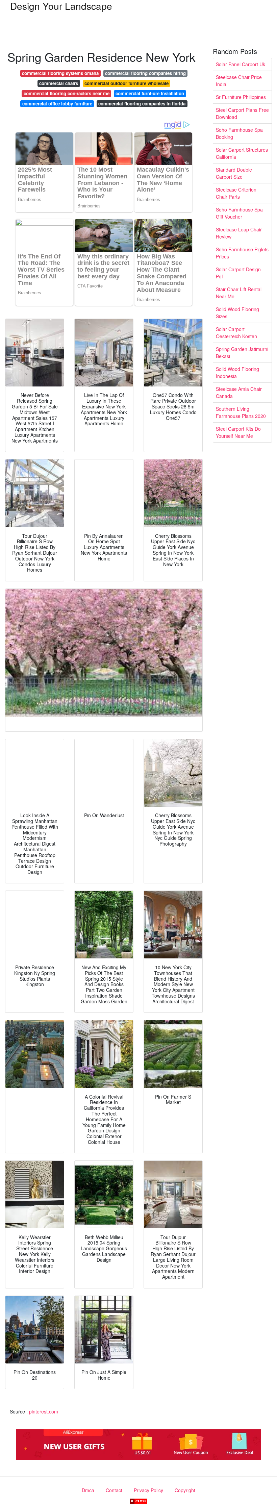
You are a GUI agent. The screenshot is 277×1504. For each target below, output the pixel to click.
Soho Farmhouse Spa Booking (239, 133)
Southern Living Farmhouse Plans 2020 (241, 412)
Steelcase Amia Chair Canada (239, 392)
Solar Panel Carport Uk (240, 64)
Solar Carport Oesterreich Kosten (236, 333)
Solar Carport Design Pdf (238, 273)
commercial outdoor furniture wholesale (126, 83)
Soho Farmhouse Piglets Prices (242, 253)
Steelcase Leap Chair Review (239, 233)
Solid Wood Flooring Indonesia (237, 372)
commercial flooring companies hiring (145, 73)
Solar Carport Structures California (242, 153)
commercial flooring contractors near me (66, 93)
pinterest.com (43, 1411)
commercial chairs (58, 83)
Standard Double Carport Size (234, 173)
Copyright (185, 1490)
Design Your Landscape (61, 6)
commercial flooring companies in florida (141, 103)
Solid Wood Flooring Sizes (237, 313)
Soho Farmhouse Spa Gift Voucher (239, 213)
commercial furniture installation (150, 93)
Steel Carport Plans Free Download (242, 113)
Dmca (88, 1490)
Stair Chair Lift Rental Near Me (238, 293)
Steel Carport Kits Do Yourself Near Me (238, 432)
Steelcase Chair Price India (239, 80)
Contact (114, 1490)
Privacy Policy (148, 1490)
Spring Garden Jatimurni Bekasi (242, 352)
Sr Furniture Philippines (241, 97)
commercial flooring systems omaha (60, 73)
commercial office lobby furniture (57, 103)
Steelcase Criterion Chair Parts (236, 193)
